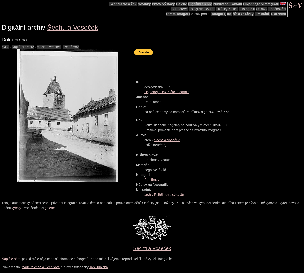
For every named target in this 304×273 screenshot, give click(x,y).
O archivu (278, 14)
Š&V (5, 47)
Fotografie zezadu (202, 9)
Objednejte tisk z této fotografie (166, 92)
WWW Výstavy (163, 4)
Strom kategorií (178, 14)
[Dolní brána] (68, 115)
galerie (50, 208)
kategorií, (218, 14)
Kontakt (236, 4)
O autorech (179, 9)
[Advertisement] (209, 65)
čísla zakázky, (243, 14)
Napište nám (11, 259)
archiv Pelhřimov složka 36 (164, 194)
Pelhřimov (71, 47)
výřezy (16, 208)
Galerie (181, 4)
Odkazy (261, 9)
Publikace (220, 4)
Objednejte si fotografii (261, 4)
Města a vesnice (49, 47)
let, (229, 14)
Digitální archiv (200, 4)
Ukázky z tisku (227, 9)
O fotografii (247, 9)
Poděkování (277, 9)
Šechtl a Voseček (123, 4)
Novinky (144, 4)
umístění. (262, 14)
